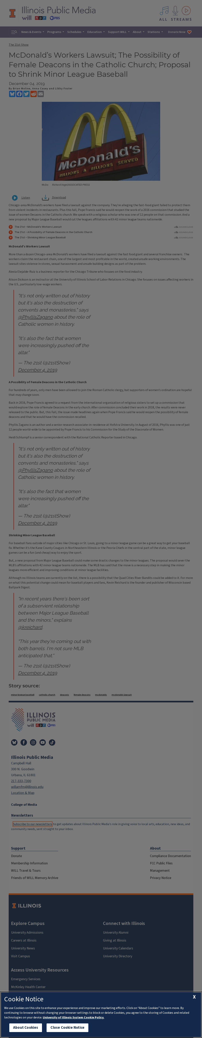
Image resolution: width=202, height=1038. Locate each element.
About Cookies (25, 1027)
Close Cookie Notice (67, 1027)
